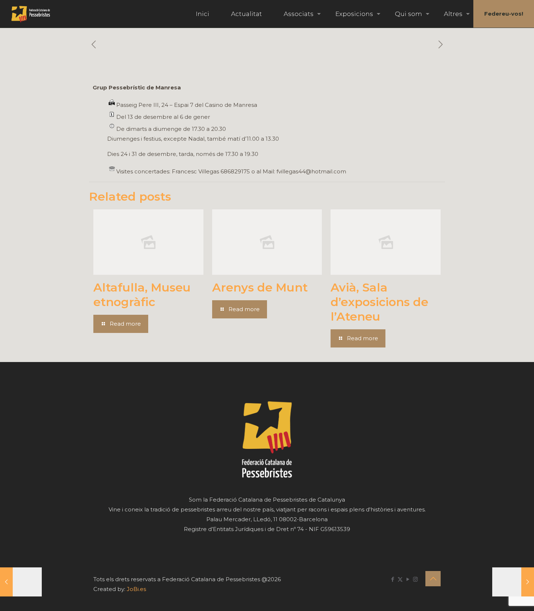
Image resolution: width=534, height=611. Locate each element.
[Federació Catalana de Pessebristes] (30, 14)
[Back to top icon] (433, 578)
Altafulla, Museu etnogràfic (142, 294)
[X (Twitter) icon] (400, 579)
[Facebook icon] (392, 579)
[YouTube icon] (407, 579)
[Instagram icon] (415, 579)
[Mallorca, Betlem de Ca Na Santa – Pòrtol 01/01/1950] (513, 581)
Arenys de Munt (260, 287)
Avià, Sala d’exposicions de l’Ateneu (379, 301)
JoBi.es (136, 589)
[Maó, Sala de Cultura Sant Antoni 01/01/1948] (21, 581)
